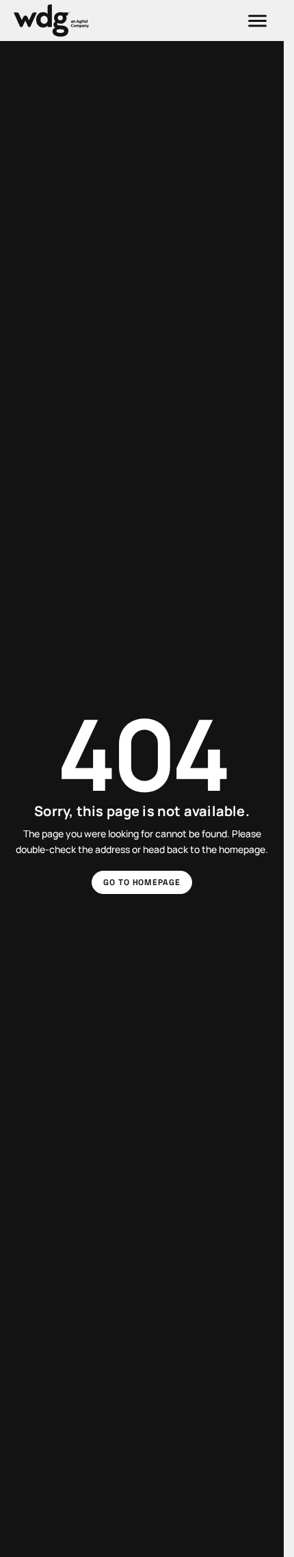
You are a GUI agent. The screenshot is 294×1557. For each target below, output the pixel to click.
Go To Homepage (142, 882)
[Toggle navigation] (257, 20)
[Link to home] (51, 20)
